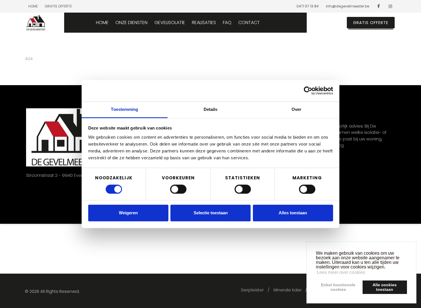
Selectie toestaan (211, 213)
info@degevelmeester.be (347, 6)
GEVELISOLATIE (169, 22)
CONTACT (249, 22)
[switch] (178, 189)
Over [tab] (296, 109)
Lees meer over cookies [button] (341, 272)
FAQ (227, 22)
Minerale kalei (287, 290)
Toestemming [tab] (124, 109)
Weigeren (128, 213)
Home (33, 6)
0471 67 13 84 (307, 6)
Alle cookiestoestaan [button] (385, 287)
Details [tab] (211, 109)
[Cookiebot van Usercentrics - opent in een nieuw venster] (308, 90)
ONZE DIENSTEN (131, 22)
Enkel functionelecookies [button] (338, 287)
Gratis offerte (58, 6)
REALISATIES (204, 22)
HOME (102, 22)
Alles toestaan (293, 213)
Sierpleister (252, 290)
